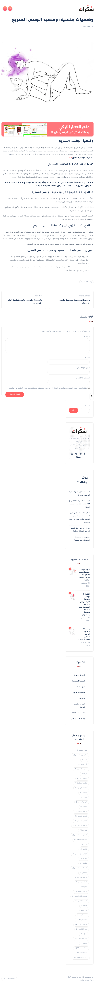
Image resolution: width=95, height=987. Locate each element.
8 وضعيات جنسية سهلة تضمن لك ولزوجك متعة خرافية (84, 575)
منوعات (82, 698)
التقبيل (84, 797)
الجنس (83, 807)
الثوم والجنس (81, 802)
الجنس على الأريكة (80, 826)
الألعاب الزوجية (81, 788)
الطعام (83, 873)
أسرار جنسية (82, 750)
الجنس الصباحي (81, 811)
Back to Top (10, 979)
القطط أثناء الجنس (79, 896)
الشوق (83, 863)
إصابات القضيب (81, 769)
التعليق (86, 337)
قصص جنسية (79, 693)
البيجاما (83, 793)
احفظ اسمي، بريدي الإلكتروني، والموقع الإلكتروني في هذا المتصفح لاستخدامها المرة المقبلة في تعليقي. (48, 388)
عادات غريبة (82, 915)
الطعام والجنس (80, 877)
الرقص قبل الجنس (80, 854)
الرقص (83, 849)
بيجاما (84, 906)
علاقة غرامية (82, 920)
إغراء (84, 774)
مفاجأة (84, 934)
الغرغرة (83, 887)
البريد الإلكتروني (83, 368)
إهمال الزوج (82, 778)
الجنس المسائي (80, 821)
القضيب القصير (81, 891)
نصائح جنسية (81, 953)
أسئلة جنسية (79, 675)
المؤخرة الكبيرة (81, 901)
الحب (84, 844)
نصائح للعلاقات (78, 713)
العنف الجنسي (81, 882)
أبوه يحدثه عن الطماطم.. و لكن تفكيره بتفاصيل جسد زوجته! (79, 504)
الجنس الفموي (81, 816)
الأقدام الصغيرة (81, 783)
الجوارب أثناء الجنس (79, 835)
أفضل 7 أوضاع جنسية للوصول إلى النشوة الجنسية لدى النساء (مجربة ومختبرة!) (84, 604)
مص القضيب (81, 929)
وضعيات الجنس (88, 27)
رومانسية (83, 910)
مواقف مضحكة (81, 948)
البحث (87, 406)
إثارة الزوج (82, 764)
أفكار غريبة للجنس (80, 755)
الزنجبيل (83, 859)
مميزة (84, 943)
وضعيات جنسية (86, 282)
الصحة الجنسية (78, 681)
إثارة (84, 760)
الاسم (87, 358)
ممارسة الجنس (81, 939)
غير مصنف (80, 687)
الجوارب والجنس (80, 840)
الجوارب (83, 830)
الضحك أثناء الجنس (79, 868)
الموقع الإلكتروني (83, 378)
